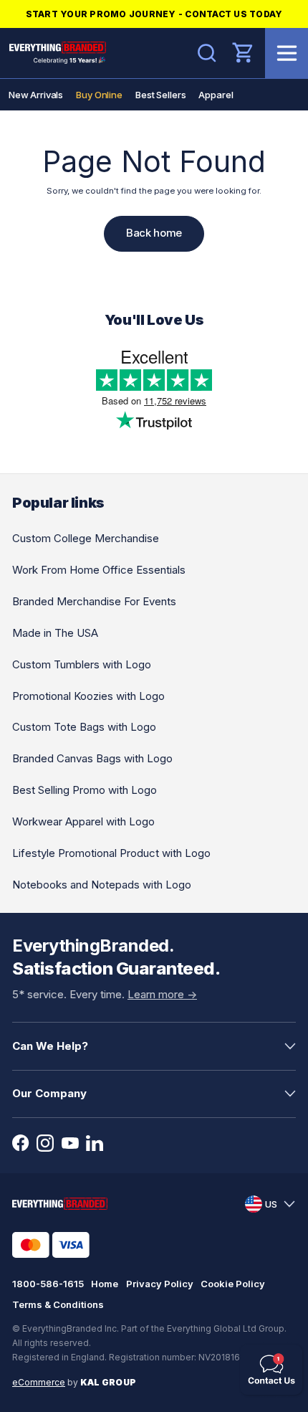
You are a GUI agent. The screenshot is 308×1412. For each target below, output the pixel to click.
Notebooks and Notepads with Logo (101, 884)
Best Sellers (160, 94)
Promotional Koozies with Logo (88, 696)
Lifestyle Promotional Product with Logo (111, 853)
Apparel (215, 94)
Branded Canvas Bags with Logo (92, 758)
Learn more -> (162, 994)
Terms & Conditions (58, 1304)
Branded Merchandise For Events (94, 601)
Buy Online (99, 94)
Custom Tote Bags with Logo (84, 727)
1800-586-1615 (48, 1283)
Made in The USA (55, 633)
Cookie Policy (233, 1283)
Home (104, 1283)
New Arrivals (36, 94)
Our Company (49, 1093)
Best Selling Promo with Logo (84, 790)
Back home (154, 233)
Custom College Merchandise (85, 538)
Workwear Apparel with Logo (83, 821)
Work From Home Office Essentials (99, 570)
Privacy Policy (159, 1283)
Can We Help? (50, 1046)
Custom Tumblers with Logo (81, 664)
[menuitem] (35, 94)
